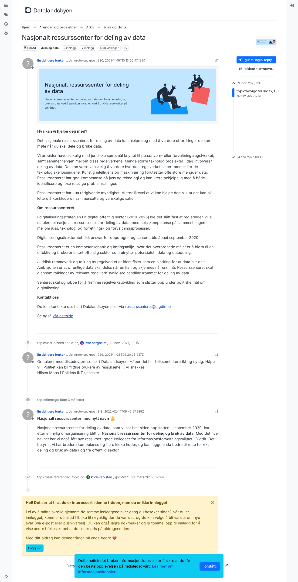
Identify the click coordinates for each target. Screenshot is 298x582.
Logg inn (34, 548)
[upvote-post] (197, 327)
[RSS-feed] (125, 48)
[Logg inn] (292, 5)
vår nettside (63, 315)
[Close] (212, 502)
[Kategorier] (6, 5)
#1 (216, 60)
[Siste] (6, 24)
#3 (216, 411)
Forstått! (210, 566)
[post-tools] (214, 327)
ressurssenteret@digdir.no (148, 306)
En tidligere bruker (51, 60)
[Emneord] (6, 15)
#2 (216, 354)
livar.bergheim (95, 343)
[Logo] (49, 10)
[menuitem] (292, 5)
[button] (6, 576)
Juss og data (50, 48)
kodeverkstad (101, 477)
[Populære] (6, 33)
